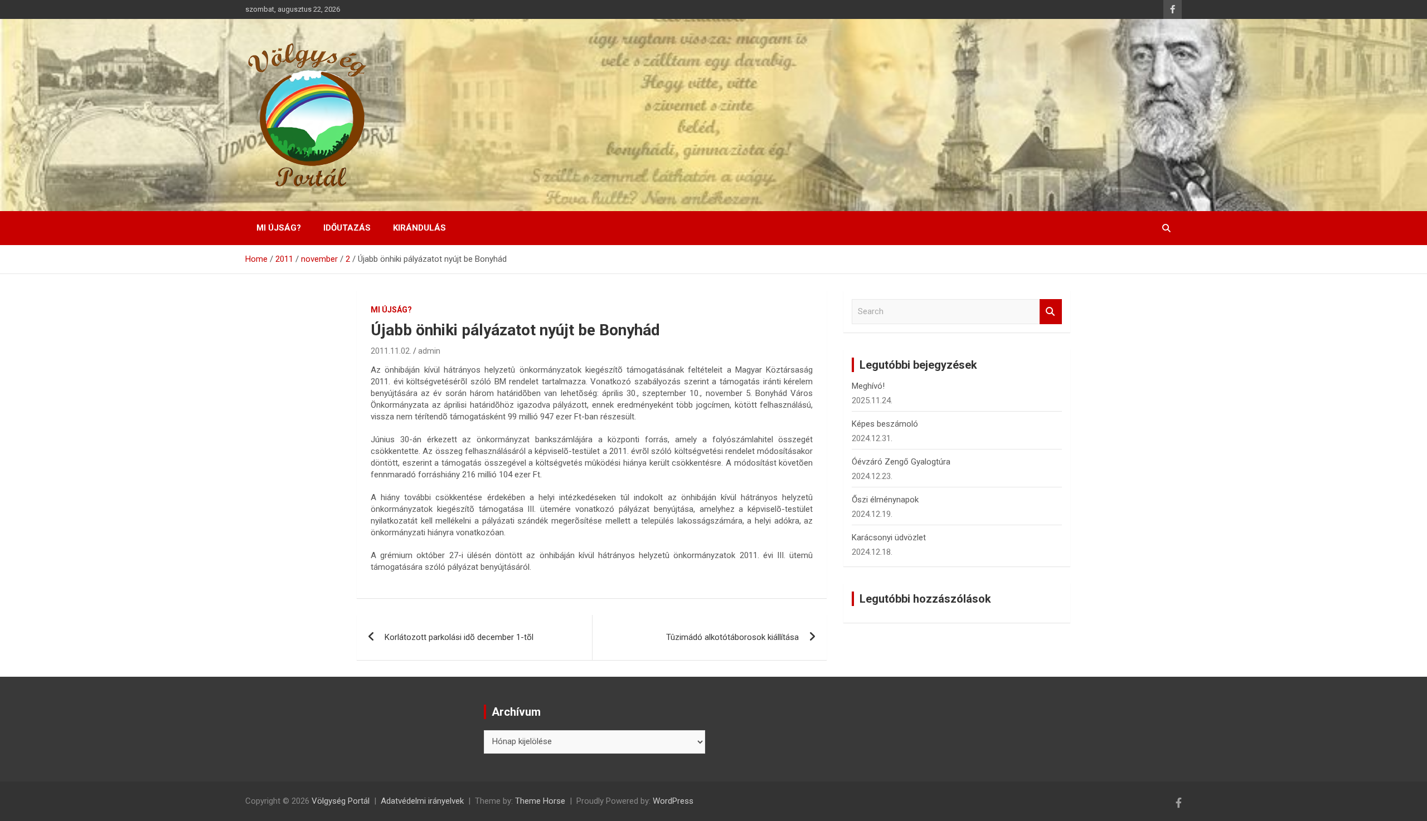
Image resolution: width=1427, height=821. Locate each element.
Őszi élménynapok (885, 500)
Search (1051, 311)
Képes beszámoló (885, 424)
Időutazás (347, 228)
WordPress (673, 801)
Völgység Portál (341, 801)
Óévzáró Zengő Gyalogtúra (901, 462)
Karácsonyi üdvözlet (889, 537)
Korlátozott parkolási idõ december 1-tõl (459, 637)
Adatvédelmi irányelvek (422, 801)
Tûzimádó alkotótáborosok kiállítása (732, 637)
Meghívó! (868, 386)
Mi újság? (278, 228)
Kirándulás (419, 228)
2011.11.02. (391, 350)
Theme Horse (540, 801)
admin (429, 350)
